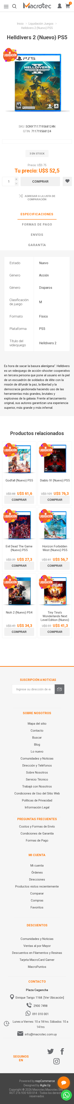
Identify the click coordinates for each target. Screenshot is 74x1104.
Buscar (37, 737)
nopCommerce (45, 1081)
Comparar (37, 893)
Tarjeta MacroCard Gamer (37, 960)
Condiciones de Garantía (37, 833)
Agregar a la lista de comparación (40, 198)
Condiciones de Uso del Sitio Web (37, 793)
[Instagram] (56, 1061)
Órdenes (37, 872)
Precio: (32, 165)
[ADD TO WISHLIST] (67, 181)
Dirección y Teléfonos (37, 765)
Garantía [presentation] (37, 245)
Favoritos (37, 907)
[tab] (37, 214)
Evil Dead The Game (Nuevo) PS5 (19, 548)
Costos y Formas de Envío (37, 826)
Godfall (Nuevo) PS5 (19, 480)
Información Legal (37, 807)
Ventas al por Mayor (37, 946)
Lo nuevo (37, 751)
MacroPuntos (37, 967)
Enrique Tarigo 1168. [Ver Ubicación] (40, 997)
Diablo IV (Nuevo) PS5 (55, 480)
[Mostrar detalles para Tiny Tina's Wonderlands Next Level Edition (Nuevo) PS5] (55, 591)
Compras (37, 900)
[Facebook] (62, 1051)
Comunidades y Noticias (37, 758)
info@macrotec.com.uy (41, 1034)
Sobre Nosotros (37, 772)
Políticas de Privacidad (37, 800)
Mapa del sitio (37, 723)
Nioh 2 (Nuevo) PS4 (19, 612)
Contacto (37, 730)
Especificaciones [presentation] (37, 214)
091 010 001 (40, 1014)
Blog (37, 744)
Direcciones (37, 879)
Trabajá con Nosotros (37, 786)
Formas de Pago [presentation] (37, 224)
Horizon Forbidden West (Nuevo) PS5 (54, 548)
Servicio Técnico (37, 779)
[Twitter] (50, 1051)
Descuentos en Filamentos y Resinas (37, 953)
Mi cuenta (37, 865)
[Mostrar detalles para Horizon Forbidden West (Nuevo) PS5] (55, 525)
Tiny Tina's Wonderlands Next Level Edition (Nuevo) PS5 (55, 618)
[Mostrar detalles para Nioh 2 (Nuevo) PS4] (19, 591)
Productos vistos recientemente (37, 886)
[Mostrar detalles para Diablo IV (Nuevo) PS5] (55, 458)
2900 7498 (40, 1006)
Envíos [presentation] (37, 235)
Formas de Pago (37, 840)
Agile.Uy (45, 1085)
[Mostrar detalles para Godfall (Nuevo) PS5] (19, 458)
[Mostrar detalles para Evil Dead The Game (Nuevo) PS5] (19, 525)
